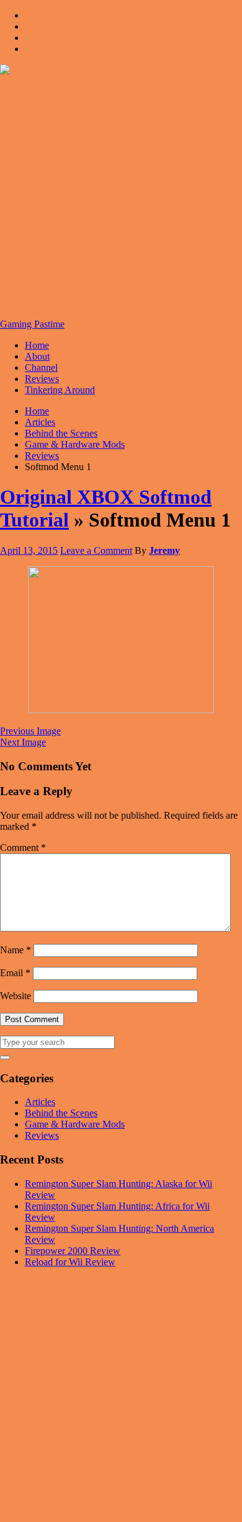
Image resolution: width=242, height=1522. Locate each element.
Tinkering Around (60, 390)
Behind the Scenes (61, 433)
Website (15, 995)
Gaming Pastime (32, 324)
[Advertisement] (121, 198)
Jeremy (164, 550)
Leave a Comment (96, 550)
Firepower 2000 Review (72, 1250)
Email (15, 973)
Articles (40, 422)
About (37, 356)
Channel (41, 367)
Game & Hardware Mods (75, 444)
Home (37, 345)
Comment (23, 847)
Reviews (42, 378)
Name (15, 950)
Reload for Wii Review (70, 1262)
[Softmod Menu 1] (121, 710)
